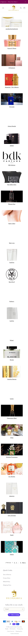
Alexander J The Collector (12, 87)
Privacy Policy (6, 578)
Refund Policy (6, 581)
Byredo (12, 360)
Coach (12, 535)
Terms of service (10, 631)
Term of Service (7, 574)
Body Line (11, 243)
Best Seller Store (11, 184)
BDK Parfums (11, 165)
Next (24, 563)
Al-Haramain (12, 68)
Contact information (15, 633)
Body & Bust (12, 223)
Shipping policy (19, 631)
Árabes (12, 554)
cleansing (11, 496)
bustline (12, 321)
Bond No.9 (12, 282)
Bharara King (11, 204)
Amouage (11, 107)
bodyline (11, 262)
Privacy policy (20, 628)
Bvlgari (12, 340)
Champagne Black (12, 418)
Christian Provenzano (12, 457)
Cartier (12, 399)
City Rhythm (12, 476)
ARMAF (12, 146)
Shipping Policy (7, 585)
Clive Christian (12, 515)
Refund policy (12, 628)
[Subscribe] (22, 609)
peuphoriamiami (13, 627)
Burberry (11, 301)
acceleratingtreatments (12, 29)
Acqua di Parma (11, 48)
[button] (3, 8)
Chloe (11, 438)
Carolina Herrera (11, 379)
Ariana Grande (12, 126)
